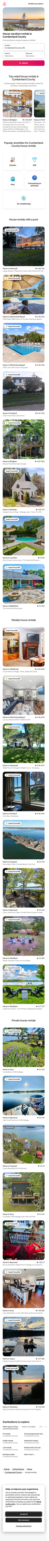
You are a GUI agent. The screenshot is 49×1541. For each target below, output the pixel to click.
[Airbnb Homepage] (4, 3)
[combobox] (24, 48)
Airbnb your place (35, 4)
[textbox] (13, 56)
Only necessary (23, 1520)
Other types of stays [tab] (10, 1427)
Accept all (23, 1514)
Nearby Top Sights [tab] (29, 1427)
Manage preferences (23, 1526)
